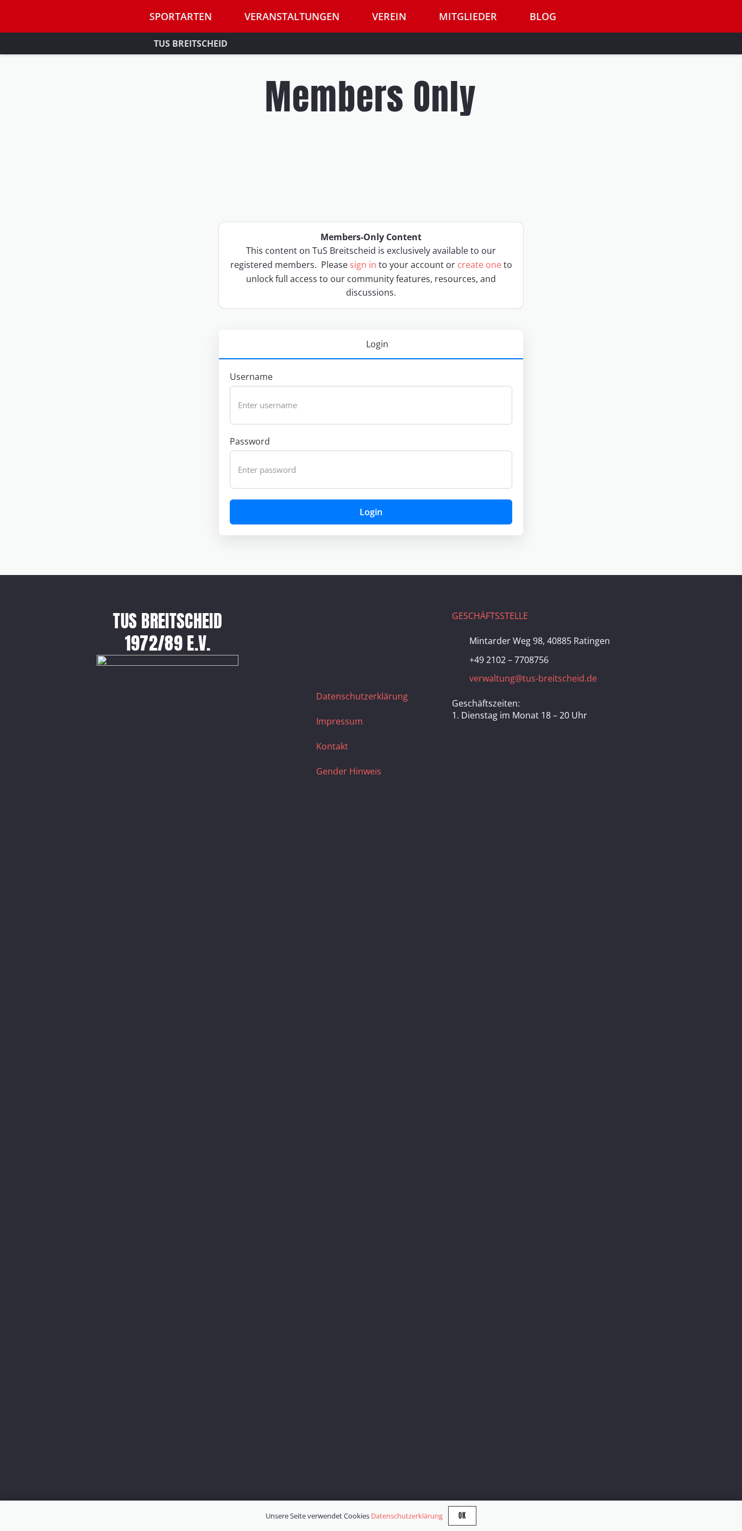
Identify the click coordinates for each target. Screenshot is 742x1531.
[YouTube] (384, 623)
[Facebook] (329, 623)
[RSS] (329, 650)
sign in (363, 265)
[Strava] (411, 623)
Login (371, 512)
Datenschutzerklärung (362, 696)
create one (479, 265)
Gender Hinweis (348, 771)
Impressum (339, 721)
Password (250, 441)
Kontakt (332, 746)
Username (251, 377)
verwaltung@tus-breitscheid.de (533, 678)
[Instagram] (356, 623)
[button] (691, 16)
